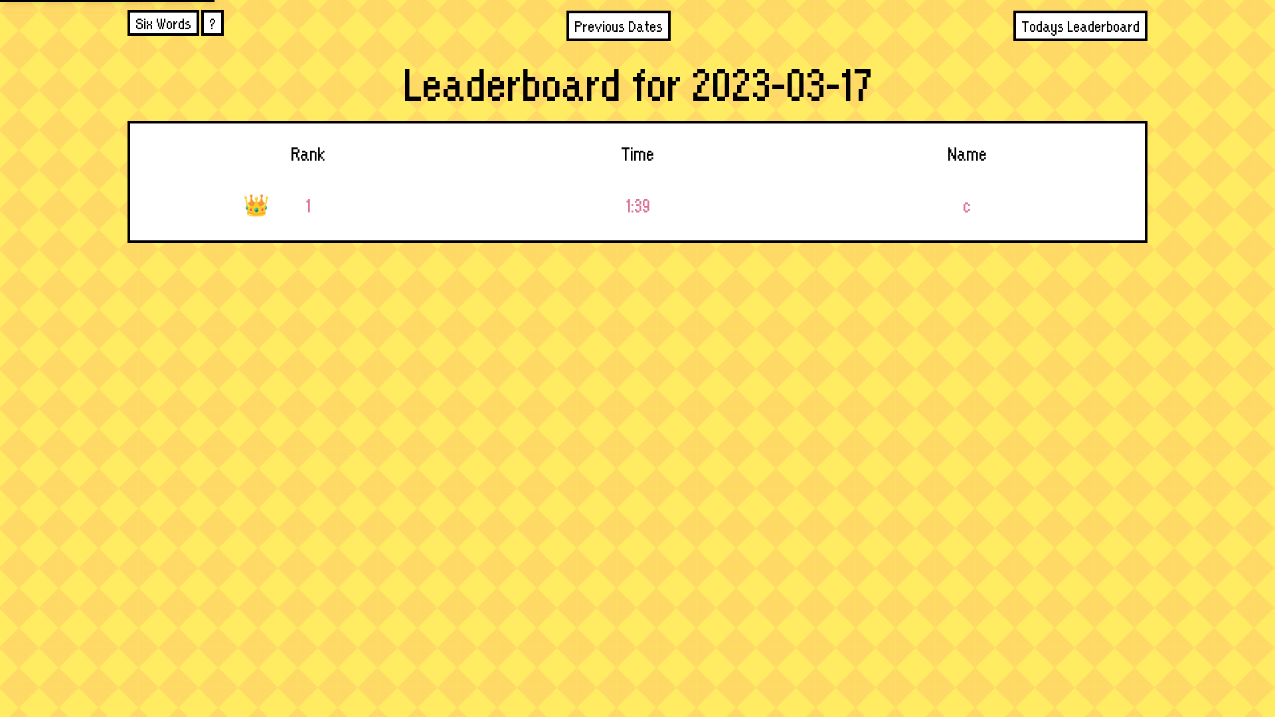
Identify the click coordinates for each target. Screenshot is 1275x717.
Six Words (163, 23)
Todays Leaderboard (1080, 25)
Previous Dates (618, 25)
